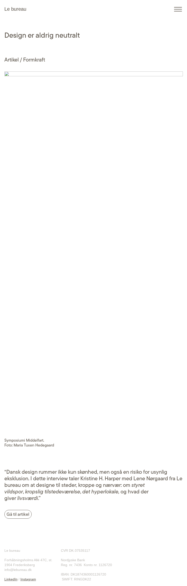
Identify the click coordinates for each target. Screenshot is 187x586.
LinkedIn (11, 579)
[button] (178, 9)
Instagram (28, 579)
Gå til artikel (18, 514)
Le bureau (15, 9)
